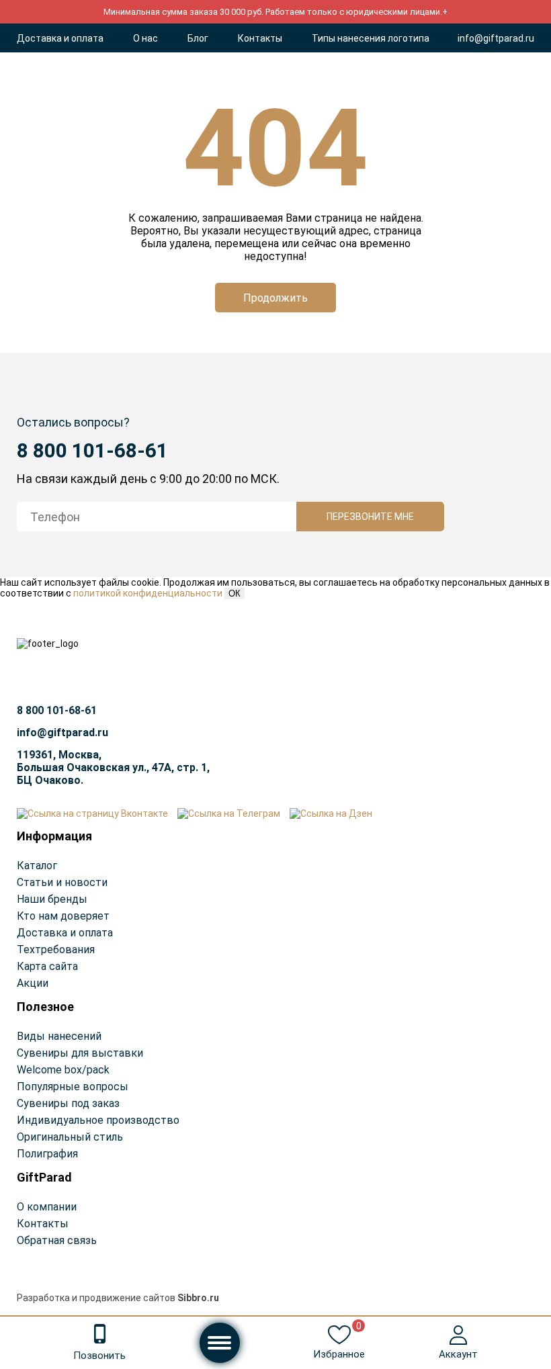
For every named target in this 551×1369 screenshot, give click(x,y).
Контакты (260, 38)
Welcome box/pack (63, 1069)
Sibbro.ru (198, 1297)
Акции (32, 983)
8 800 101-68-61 (92, 450)
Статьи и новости (62, 882)
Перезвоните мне (370, 516)
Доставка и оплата (60, 38)
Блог (197, 38)
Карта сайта (47, 966)
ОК (234, 593)
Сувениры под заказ (68, 1103)
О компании (47, 1206)
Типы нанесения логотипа (370, 38)
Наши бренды (52, 899)
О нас (145, 38)
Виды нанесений (59, 1036)
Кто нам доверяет (63, 916)
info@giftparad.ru (496, 38)
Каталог (37, 865)
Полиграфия (47, 1153)
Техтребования (56, 949)
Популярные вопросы (72, 1086)
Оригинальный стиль (70, 1137)
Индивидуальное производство (98, 1120)
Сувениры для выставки (80, 1053)
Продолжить (275, 298)
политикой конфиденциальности (147, 593)
